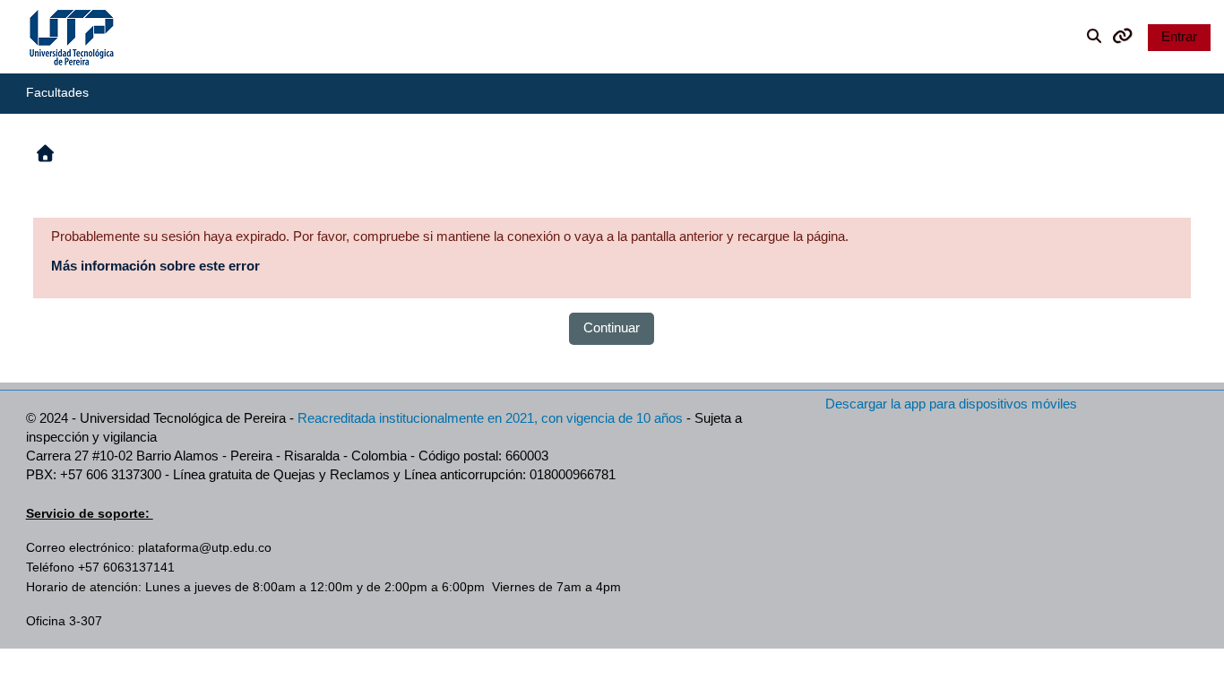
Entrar (1179, 36)
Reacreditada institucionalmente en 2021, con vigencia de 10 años (490, 418)
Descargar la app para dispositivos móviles (951, 403)
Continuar (611, 327)
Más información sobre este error (155, 265)
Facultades (57, 92)
